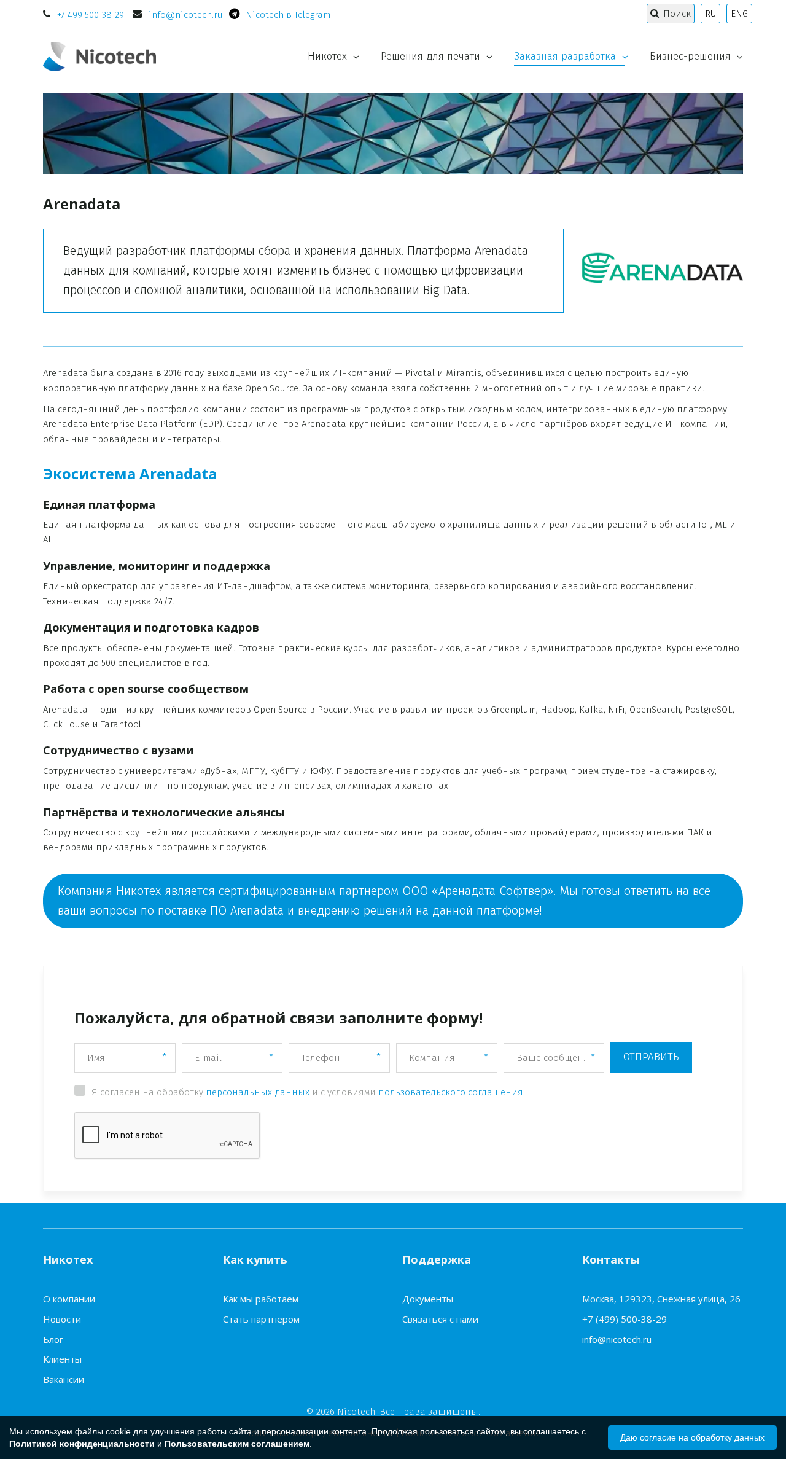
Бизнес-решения (690, 56)
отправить (651, 1056)
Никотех (327, 56)
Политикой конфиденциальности (82, 1444)
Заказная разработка (565, 56)
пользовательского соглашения (450, 1092)
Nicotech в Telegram (288, 14)
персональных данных (257, 1092)
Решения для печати (430, 56)
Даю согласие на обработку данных (692, 1437)
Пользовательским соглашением (237, 1444)
